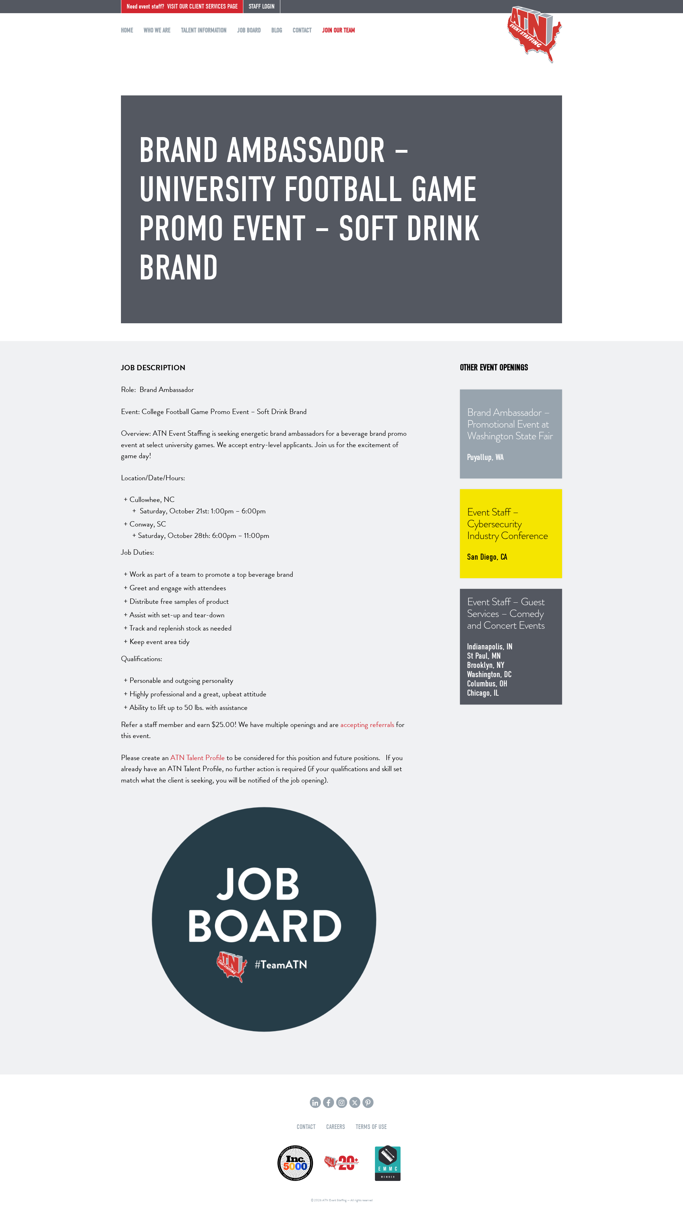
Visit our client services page (182, 6)
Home (127, 30)
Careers (335, 1127)
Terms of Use (371, 1127)
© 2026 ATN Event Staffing (328, 1200)
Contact (302, 30)
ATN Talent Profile (197, 757)
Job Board (249, 30)
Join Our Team (338, 30)
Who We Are (157, 30)
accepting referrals (367, 724)
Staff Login (262, 6)
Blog (276, 30)
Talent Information (204, 30)
